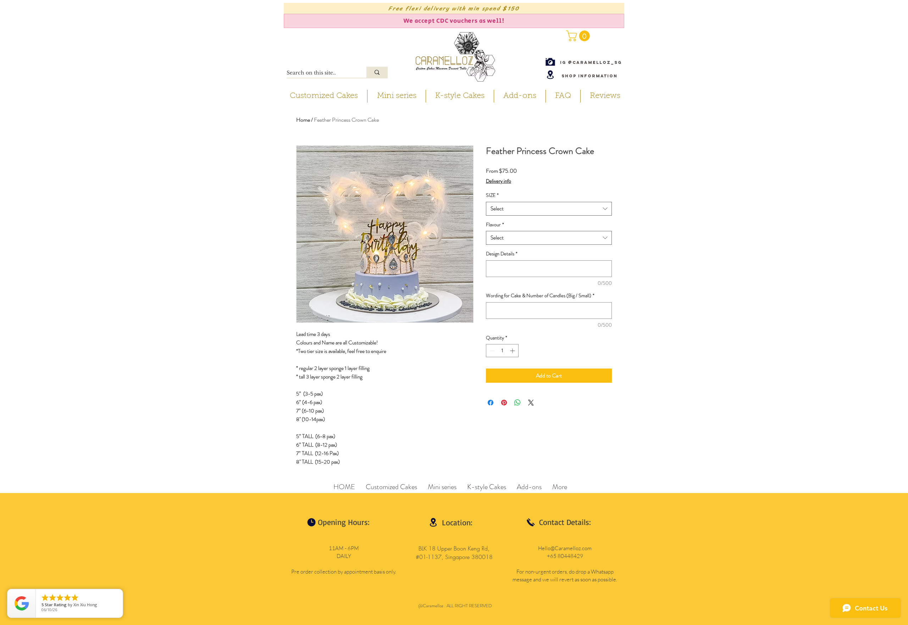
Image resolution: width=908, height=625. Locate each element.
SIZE (492, 195)
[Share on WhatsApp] (517, 402)
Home (303, 120)
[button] (579, 36)
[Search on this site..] (377, 72)
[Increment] (513, 350)
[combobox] (549, 209)
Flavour (495, 224)
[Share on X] (531, 402)
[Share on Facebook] (490, 402)
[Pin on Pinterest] (504, 402)
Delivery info (498, 181)
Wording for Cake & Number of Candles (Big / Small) (540, 295)
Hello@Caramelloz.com (565, 548)
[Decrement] (491, 350)
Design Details (501, 253)
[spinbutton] (502, 350)
